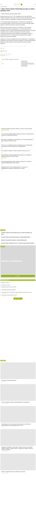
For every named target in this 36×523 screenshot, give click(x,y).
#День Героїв (2, 48)
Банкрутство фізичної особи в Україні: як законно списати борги (16, 128)
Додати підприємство (18, 298)
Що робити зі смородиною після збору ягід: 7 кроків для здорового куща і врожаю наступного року (17, 140)
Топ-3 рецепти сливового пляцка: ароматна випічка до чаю (15, 150)
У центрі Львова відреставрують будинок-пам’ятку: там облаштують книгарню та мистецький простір (17, 134)
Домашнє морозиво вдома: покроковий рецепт (14, 240)
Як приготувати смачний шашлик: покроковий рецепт (15, 237)
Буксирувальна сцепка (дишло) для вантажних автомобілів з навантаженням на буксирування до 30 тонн (16, 424)
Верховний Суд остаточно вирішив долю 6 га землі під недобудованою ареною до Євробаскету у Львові (14, 167)
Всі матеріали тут (18, 275)
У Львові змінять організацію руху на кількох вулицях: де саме (16, 233)
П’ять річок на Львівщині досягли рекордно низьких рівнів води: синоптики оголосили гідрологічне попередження (16, 145)
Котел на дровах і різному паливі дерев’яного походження (15, 402)
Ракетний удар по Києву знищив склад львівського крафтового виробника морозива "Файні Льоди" (16, 155)
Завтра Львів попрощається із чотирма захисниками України (17, 243)
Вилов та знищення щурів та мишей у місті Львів (13, 471)
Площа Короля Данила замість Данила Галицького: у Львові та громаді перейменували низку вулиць (16, 162)
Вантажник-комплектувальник (9, 380)
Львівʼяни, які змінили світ (11, 261)
